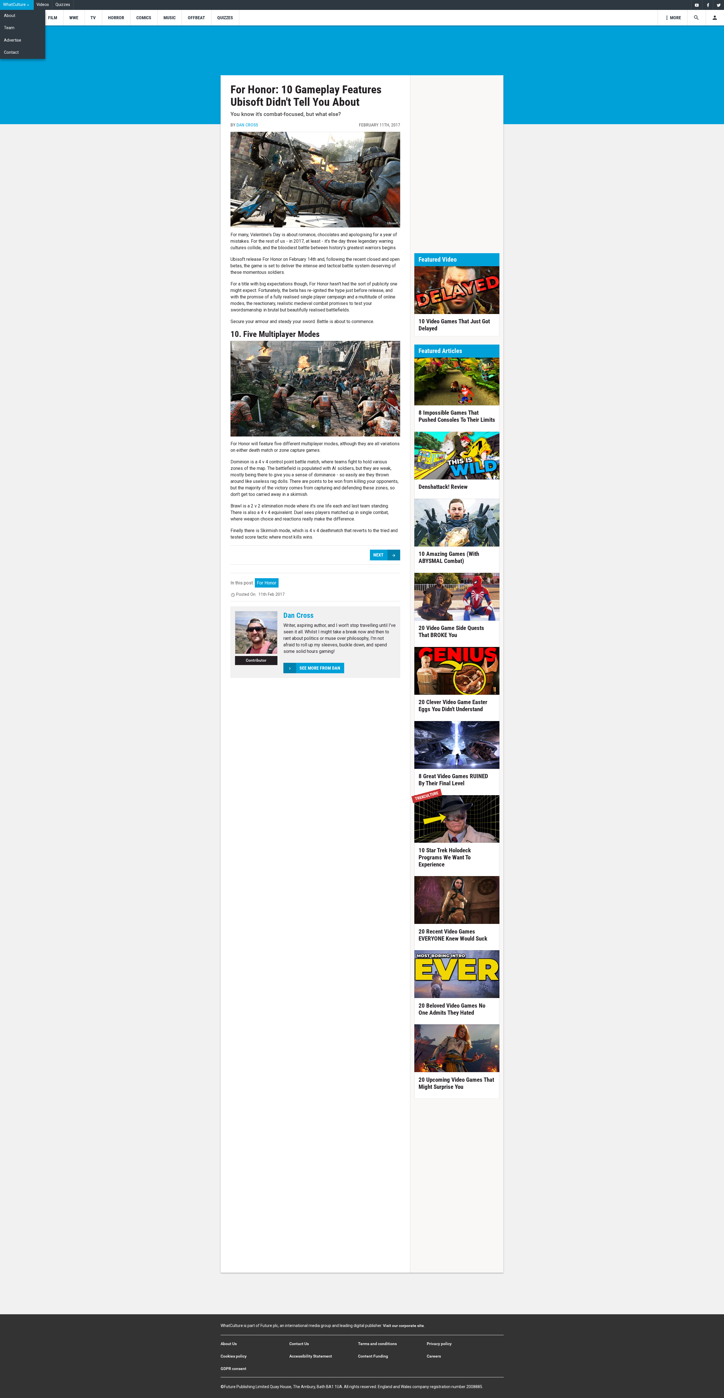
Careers (434, 1356)
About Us (229, 1343)
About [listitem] (9, 15)
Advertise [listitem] (12, 40)
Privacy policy (439, 1343)
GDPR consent (233, 1368)
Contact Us (299, 1343)
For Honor (266, 583)
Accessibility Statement (310, 1356)
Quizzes (62, 4)
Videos (42, 4)
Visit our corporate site (403, 1325)
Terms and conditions (377, 1343)
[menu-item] (52, 17)
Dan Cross (247, 125)
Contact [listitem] (11, 52)
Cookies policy (234, 1356)
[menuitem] (17, 5)
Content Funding (373, 1356)
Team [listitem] (9, 27)
